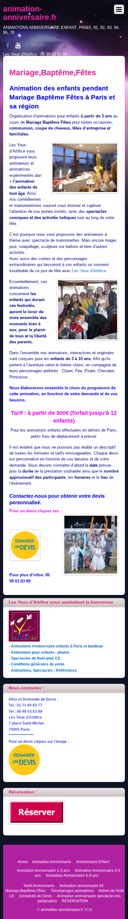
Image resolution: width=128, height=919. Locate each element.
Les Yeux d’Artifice (89, 270)
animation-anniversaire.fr (62, 910)
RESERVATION (75, 901)
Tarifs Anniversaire (38, 886)
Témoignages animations (72, 891)
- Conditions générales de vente (37, 664)
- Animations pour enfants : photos (39, 652)
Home (23, 862)
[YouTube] (17, 45)
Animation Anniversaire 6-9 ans (72, 875)
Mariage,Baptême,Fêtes (25, 891)
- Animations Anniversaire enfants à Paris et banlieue (56, 646)
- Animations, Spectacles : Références (43, 670)
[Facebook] (7, 45)
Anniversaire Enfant (92, 862)
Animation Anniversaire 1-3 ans (43, 870)
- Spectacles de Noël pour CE (34, 658)
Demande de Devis (35, 896)
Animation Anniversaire (51, 862)
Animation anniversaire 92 (81, 886)
